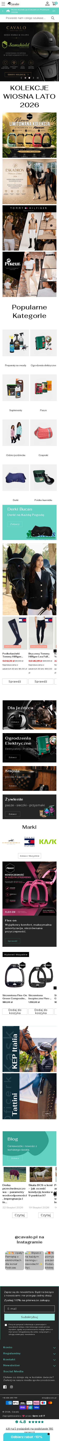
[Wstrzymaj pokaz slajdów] (38, 78)
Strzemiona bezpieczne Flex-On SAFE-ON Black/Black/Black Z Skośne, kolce (41, 997)
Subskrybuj (29, 1317)
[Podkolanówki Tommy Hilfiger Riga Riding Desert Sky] (14, 633)
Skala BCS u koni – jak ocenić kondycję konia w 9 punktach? (41, 1190)
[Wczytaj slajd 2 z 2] (29, 78)
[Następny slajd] (33, 78)
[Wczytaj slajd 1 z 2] (25, 78)
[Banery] (11, 841)
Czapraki (43, 455)
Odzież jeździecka (15, 455)
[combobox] (29, 18)
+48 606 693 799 (9, 1398)
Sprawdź (12, 941)
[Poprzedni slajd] (21, 78)
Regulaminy (12, 1353)
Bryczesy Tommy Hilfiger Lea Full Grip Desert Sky (39, 655)
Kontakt (9, 1359)
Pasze (43, 410)
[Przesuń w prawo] (55, 650)
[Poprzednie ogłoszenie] (3, 11)
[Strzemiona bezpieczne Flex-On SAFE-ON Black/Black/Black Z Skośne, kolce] (41, 975)
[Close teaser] (48, 1434)
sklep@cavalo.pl (49, 1398)
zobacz (15, 1158)
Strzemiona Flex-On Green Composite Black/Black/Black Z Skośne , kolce (14, 997)
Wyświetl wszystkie (16, 954)
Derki (15, 500)
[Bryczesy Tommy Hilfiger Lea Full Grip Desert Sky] (41, 633)
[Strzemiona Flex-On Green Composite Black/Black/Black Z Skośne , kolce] (14, 975)
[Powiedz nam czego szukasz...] (52, 18)
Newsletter (11, 1365)
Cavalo (15, 1412)
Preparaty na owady (15, 365)
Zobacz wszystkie (29, 856)
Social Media (13, 1371)
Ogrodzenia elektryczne (43, 365)
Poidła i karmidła (43, 500)
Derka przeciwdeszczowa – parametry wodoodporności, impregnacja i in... (14, 1194)
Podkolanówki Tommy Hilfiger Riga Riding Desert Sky (13, 655)
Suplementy (15, 410)
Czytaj (20, 1215)
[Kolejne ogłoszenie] (53, 11)
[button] (3, 4)
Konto (7, 1347)
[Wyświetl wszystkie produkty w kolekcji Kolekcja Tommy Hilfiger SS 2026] (29, 579)
